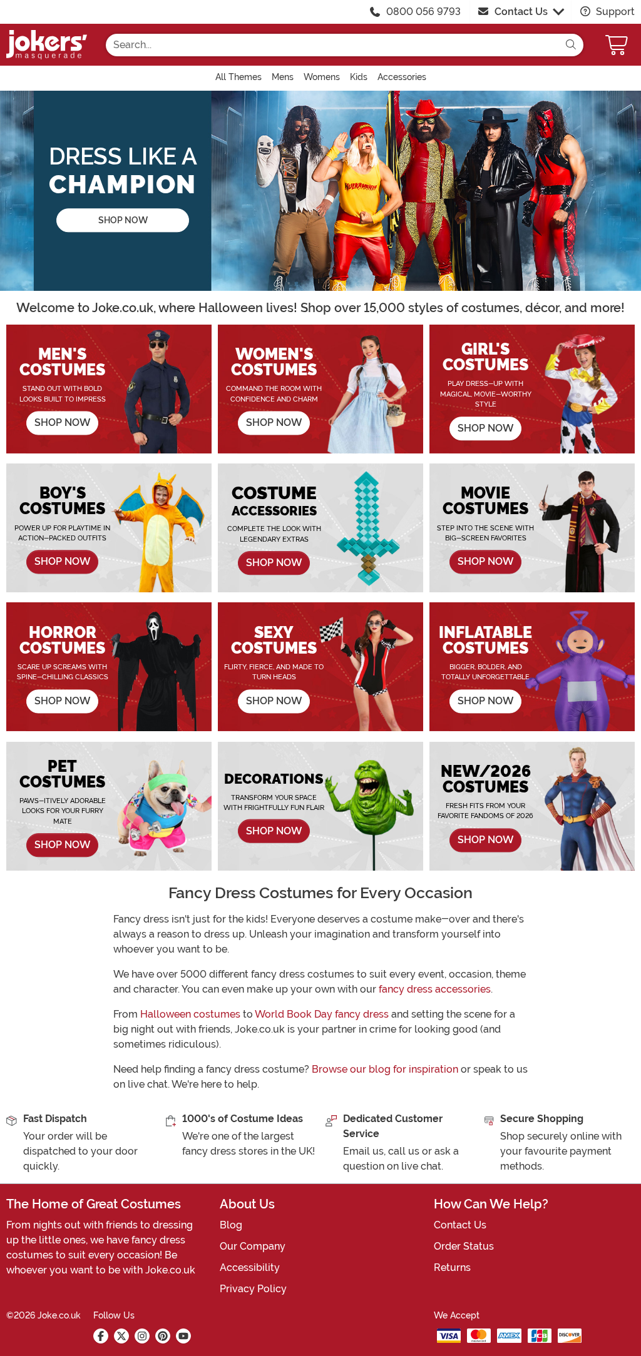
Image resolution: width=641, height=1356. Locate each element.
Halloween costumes (190, 1014)
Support (614, 12)
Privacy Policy (253, 1289)
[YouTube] (183, 1335)
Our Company (252, 1246)
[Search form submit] (570, 45)
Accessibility (250, 1267)
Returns (452, 1267)
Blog (231, 1225)
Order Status (464, 1246)
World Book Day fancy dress (322, 1014)
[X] (121, 1335)
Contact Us (521, 12)
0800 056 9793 (423, 12)
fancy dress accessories (435, 989)
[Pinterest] (162, 1335)
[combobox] (332, 45)
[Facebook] (100, 1335)
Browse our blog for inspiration (385, 1069)
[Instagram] (142, 1335)
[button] (617, 44)
